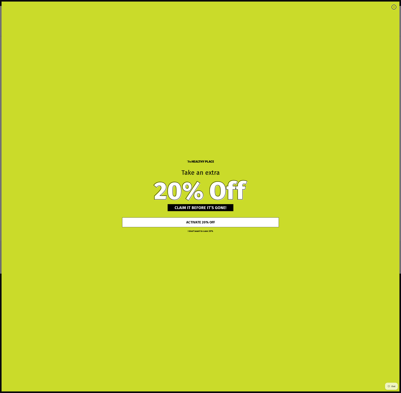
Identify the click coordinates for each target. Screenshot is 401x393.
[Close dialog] (394, 7)
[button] (200, 191)
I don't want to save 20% (200, 231)
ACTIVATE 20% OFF (200, 222)
